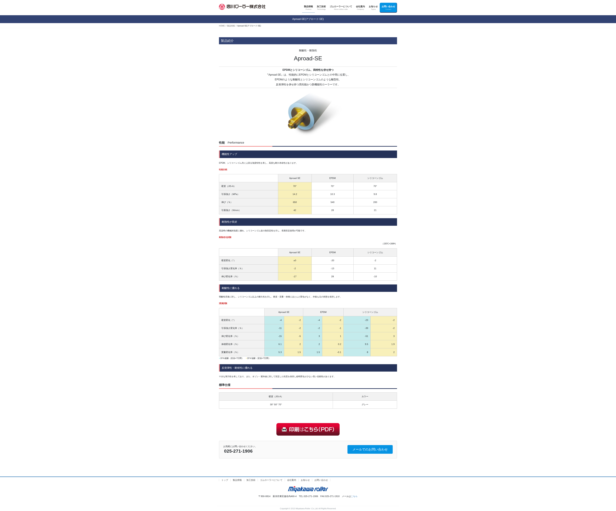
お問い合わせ (321, 480)
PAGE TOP (600, 493)
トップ (224, 480)
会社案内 (291, 480)
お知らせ (305, 480)
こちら (354, 496)
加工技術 (250, 480)
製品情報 (237, 480)
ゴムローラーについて (271, 480)
